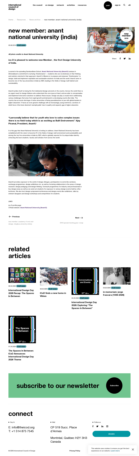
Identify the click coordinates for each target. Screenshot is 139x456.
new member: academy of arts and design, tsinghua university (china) (20, 223)
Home (10, 20)
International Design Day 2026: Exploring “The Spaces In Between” (84, 305)
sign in (117, 5)
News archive (34, 20)
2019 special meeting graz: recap (71, 223)
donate (111, 434)
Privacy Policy (75, 451)
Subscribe (114, 385)
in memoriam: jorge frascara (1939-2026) (113, 293)
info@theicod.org (23, 427)
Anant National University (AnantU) (55, 71)
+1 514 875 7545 (23, 431)
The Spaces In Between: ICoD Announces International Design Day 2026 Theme (21, 355)
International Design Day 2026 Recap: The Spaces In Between (21, 293)
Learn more (115, 451)
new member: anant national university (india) (62, 20)
